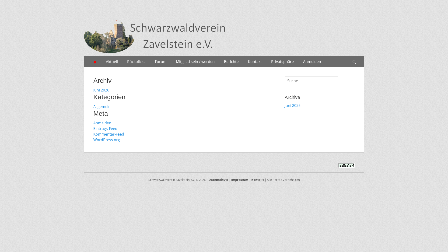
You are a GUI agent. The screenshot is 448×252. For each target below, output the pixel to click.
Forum (161, 61)
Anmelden (312, 61)
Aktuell (112, 61)
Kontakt (255, 61)
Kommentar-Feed (108, 134)
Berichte (231, 61)
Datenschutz (218, 180)
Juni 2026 (101, 90)
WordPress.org (106, 139)
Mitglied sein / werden (195, 61)
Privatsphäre (282, 61)
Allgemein (102, 106)
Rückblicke (136, 61)
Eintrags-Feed (105, 128)
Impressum (239, 180)
